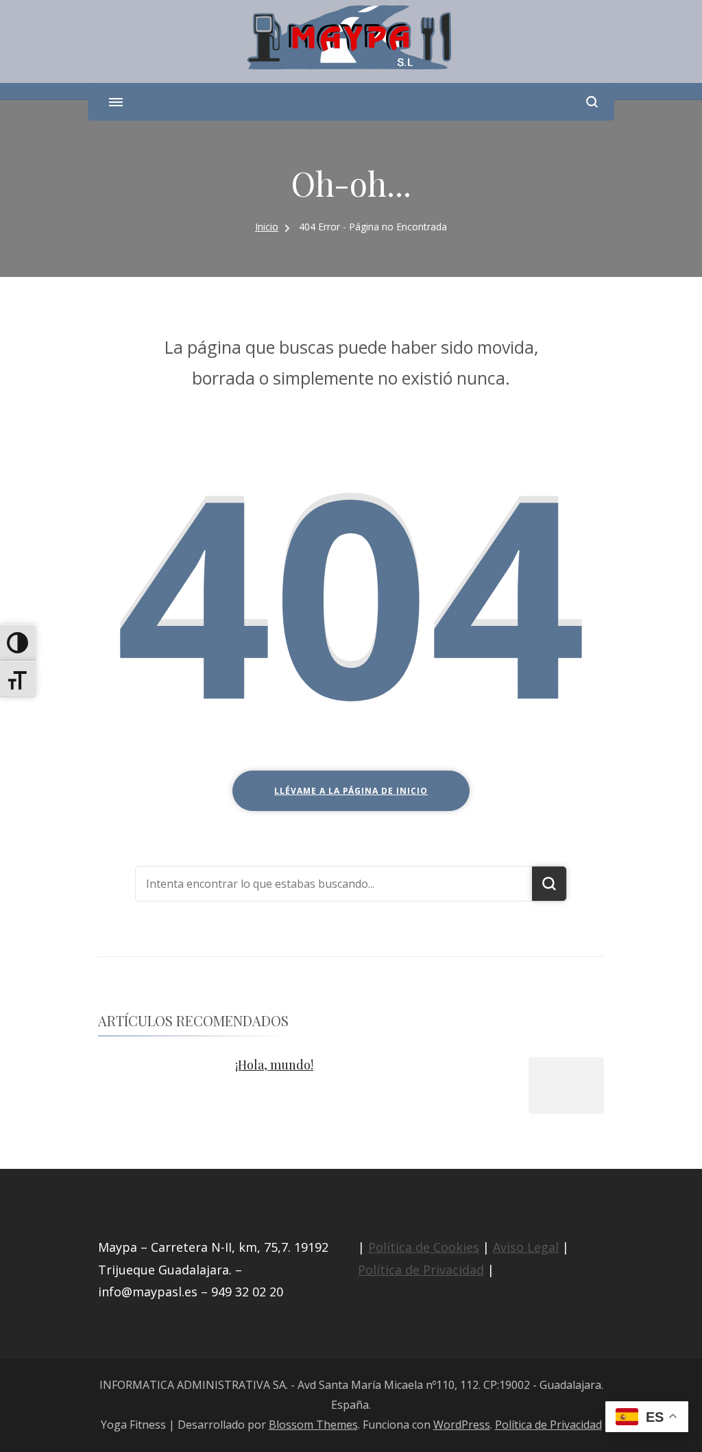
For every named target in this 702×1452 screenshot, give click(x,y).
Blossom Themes (313, 1424)
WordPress (461, 1424)
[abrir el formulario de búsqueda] (592, 101)
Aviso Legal (526, 1247)
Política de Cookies (423, 1247)
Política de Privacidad (421, 1269)
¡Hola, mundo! (274, 1064)
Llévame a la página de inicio (351, 791)
